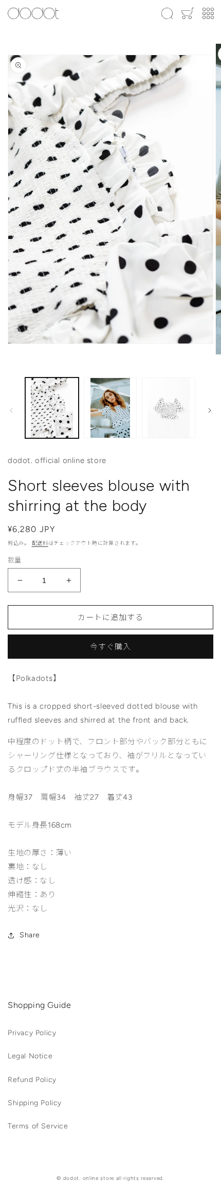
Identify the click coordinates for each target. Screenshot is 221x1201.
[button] (167, 13)
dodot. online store (88, 1178)
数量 (15, 560)
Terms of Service (38, 1126)
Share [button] (30, 935)
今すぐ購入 (110, 646)
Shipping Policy (35, 1103)
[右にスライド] (209, 410)
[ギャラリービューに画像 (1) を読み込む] (52, 408)
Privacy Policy (32, 1032)
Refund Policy (32, 1079)
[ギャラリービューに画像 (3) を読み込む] (168, 408)
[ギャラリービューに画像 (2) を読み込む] (110, 408)
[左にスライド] (11, 410)
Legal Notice (30, 1056)
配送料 (40, 543)
